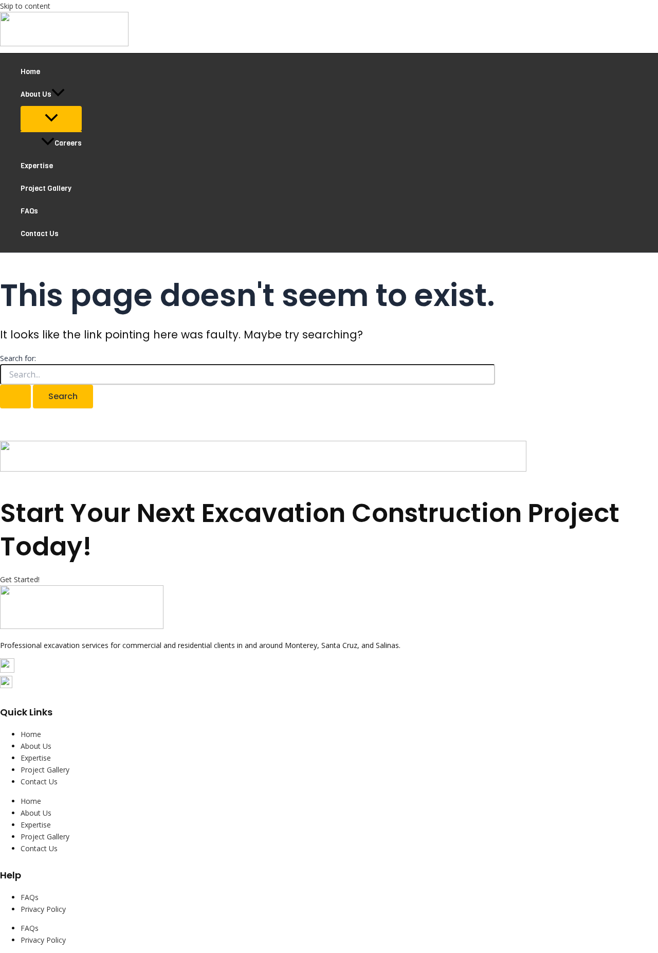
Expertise (37, 166)
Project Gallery (46, 188)
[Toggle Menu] (51, 118)
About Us (36, 94)
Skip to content (25, 6)
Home (30, 72)
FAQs (29, 211)
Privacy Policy (43, 909)
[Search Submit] (15, 396)
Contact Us (40, 234)
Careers (68, 143)
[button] (58, 94)
